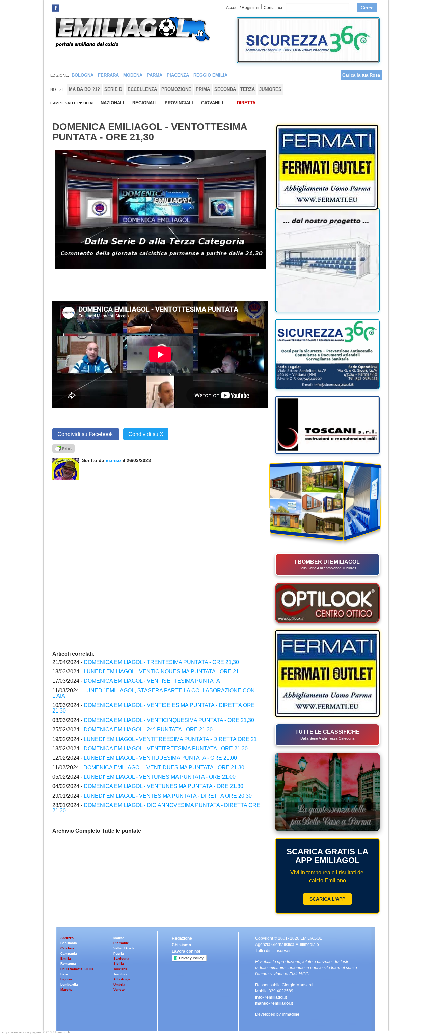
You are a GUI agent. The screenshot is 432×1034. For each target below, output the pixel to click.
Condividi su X (145, 434)
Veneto (119, 989)
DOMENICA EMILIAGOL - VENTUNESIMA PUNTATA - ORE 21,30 (163, 786)
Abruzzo (67, 938)
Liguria (66, 979)
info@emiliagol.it (271, 997)
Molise (118, 938)
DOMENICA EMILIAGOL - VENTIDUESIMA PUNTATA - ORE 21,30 (163, 767)
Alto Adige (121, 979)
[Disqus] (160, 564)
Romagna (68, 963)
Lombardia (69, 984)
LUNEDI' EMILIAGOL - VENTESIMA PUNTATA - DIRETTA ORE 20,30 (168, 796)
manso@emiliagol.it (274, 1003)
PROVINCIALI (179, 102)
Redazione (182, 938)
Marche (66, 989)
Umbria (119, 984)
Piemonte (121, 943)
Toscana (120, 969)
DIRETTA (246, 102)
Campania (68, 953)
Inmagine (290, 1014)
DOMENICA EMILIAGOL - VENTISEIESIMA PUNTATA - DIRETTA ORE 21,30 (153, 708)
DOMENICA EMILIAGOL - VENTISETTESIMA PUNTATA (152, 681)
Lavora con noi (186, 951)
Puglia (118, 953)
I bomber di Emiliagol (327, 564)
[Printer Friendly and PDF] (63, 448)
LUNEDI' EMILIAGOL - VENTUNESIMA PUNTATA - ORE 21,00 (160, 777)
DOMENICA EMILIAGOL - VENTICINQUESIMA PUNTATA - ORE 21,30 (169, 720)
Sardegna (121, 958)
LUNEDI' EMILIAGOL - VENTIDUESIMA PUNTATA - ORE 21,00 (160, 758)
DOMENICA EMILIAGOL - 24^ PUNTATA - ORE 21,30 (148, 729)
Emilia (65, 958)
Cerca (367, 7)
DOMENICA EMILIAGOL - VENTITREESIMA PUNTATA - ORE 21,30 (166, 748)
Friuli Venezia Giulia (76, 969)
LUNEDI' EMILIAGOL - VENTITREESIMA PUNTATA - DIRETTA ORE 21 (170, 739)
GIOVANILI (212, 102)
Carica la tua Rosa (361, 75)
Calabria (67, 948)
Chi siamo (181, 944)
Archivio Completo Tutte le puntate (96, 831)
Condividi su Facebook (85, 434)
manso (114, 460)
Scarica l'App (327, 899)
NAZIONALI (112, 102)
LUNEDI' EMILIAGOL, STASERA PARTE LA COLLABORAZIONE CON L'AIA (153, 693)
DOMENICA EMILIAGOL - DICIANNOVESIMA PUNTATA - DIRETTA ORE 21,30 (156, 807)
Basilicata (68, 943)
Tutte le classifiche (327, 734)
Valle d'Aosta (124, 948)
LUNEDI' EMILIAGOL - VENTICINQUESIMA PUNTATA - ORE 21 (161, 671)
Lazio (64, 974)
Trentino (120, 974)
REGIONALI (144, 102)
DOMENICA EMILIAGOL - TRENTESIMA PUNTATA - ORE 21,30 (161, 662)
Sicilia (118, 963)
